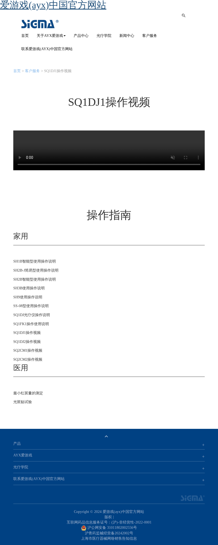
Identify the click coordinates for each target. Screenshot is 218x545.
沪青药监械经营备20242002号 (109, 533)
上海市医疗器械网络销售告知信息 (109, 538)
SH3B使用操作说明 (29, 288)
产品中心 (81, 36)
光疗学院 (104, 36)
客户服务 (149, 36)
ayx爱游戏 (40, 24)
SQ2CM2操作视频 (27, 359)
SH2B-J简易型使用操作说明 (35, 270)
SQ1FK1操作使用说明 (31, 324)
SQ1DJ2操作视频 (27, 342)
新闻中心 (126, 36)
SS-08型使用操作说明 (31, 306)
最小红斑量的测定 (28, 393)
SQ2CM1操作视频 (27, 350)
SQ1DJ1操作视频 (27, 333)
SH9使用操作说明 (27, 297)
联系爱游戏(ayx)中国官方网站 (47, 49)
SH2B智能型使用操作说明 (34, 279)
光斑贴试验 (22, 402)
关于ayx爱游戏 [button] (50, 36)
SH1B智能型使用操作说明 (34, 261)
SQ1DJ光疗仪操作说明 (31, 315)
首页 (25, 36)
